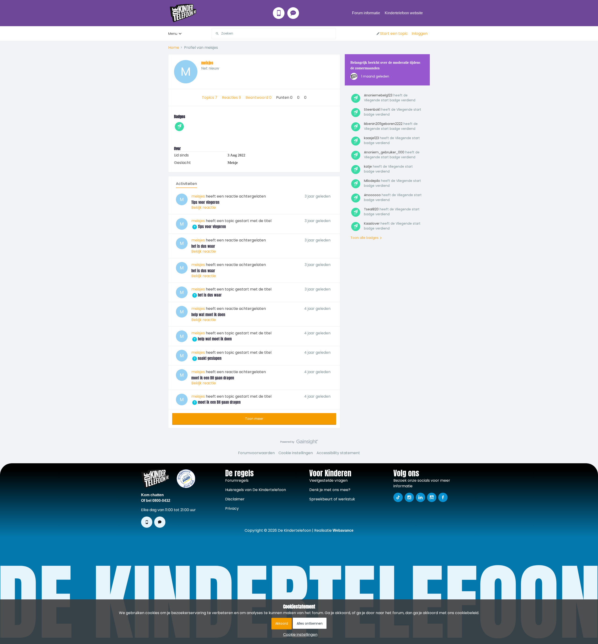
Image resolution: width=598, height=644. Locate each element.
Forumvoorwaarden (256, 453)
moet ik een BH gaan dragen (212, 378)
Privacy (232, 508)
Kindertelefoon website (404, 13)
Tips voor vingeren (205, 202)
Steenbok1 (372, 109)
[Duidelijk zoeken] (332, 33)
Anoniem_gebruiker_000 (384, 152)
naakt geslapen (206, 358)
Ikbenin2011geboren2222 (383, 123)
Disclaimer (235, 499)
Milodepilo (372, 180)
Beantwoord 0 (259, 97)
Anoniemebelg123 (378, 95)
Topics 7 (210, 97)
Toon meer (254, 418)
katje (368, 166)
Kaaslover (372, 223)
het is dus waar (203, 246)
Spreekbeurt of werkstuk (332, 499)
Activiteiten (186, 183)
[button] (392, 33)
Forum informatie (366, 13)
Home (173, 47)
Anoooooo (372, 195)
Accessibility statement (338, 453)
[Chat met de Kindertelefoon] (293, 13)
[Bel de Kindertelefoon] (279, 13)
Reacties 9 (232, 97)
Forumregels (237, 480)
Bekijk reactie (203, 207)
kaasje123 (371, 138)
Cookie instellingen (295, 453)
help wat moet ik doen (208, 314)
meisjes (207, 63)
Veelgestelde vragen (328, 480)
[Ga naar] (215, 33)
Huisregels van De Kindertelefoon (255, 489)
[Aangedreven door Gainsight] (299, 442)
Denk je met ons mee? (329, 489)
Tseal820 (371, 209)
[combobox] (274, 33)
